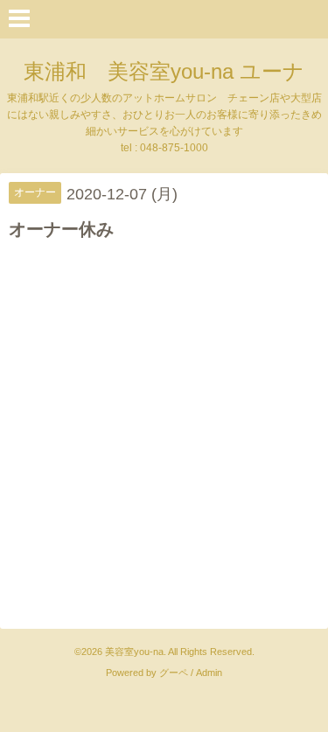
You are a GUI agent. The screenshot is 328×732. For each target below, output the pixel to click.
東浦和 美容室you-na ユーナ (164, 71)
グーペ (173, 672)
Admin (209, 672)
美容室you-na (134, 651)
